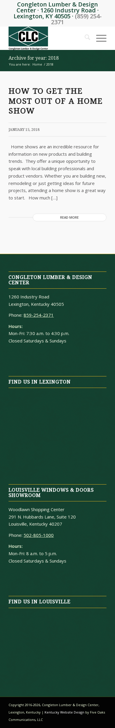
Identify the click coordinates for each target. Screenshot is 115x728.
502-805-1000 (39, 535)
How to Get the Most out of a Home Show (56, 101)
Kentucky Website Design (64, 712)
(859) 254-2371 (76, 19)
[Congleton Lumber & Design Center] (48, 38)
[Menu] (98, 38)
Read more (69, 217)
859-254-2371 (39, 315)
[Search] (84, 38)
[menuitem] (84, 38)
